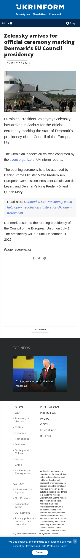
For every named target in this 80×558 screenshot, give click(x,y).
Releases (46, 435)
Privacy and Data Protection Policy (46, 545)
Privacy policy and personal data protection (25, 521)
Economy (20, 432)
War (17, 412)
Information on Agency (23, 491)
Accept (40, 552)
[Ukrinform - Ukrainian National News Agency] (40, 7)
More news (40, 330)
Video (44, 424)
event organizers (22, 159)
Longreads (48, 430)
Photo (44, 418)
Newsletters (39, 14)
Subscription (23, 14)
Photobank (55, 14)
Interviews (48, 412)
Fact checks (22, 438)
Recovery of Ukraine (22, 420)
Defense (20, 444)
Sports (19, 458)
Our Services (22, 512)
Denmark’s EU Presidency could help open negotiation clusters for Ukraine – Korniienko (39, 207)
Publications (49, 407)
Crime (18, 464)
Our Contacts (23, 498)
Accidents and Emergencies (23, 472)
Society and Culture (22, 452)
